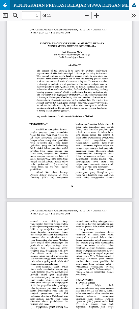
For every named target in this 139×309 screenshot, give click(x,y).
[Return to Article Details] (5, 5)
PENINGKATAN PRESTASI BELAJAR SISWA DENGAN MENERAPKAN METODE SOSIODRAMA (76, 5)
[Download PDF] (134, 5)
